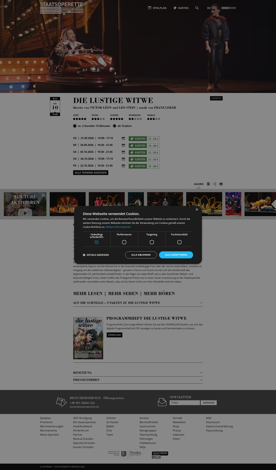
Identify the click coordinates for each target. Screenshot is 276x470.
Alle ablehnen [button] (140, 254)
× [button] (196, 209)
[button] (96, 254)
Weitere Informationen (118, 226)
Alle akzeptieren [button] (176, 254)
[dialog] (138, 235)
